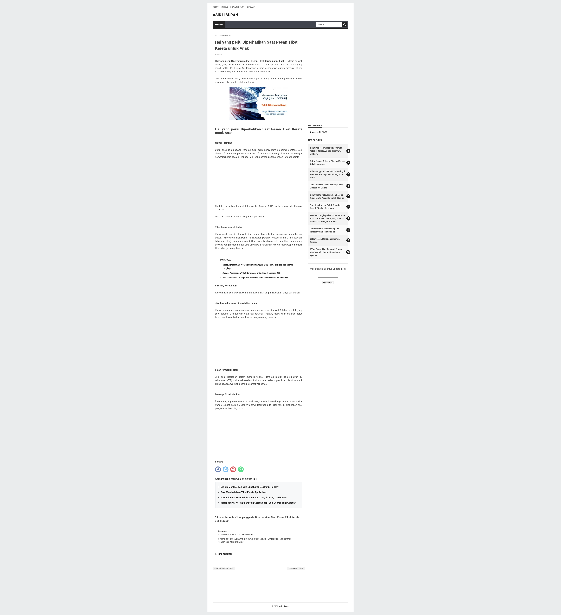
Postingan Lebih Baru (223, 568)
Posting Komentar (223, 554)
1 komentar (219, 55)
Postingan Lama (296, 568)
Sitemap (251, 7)
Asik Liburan (225, 15)
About (215, 7)
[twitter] (225, 469)
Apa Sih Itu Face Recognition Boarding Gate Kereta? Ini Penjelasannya (255, 278)
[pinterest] (233, 469)
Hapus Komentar (248, 534)
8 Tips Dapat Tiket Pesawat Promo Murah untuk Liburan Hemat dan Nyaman (326, 252)
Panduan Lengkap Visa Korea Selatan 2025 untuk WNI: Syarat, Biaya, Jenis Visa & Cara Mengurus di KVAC (327, 218)
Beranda (219, 25)
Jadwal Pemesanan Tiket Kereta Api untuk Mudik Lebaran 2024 (252, 273)
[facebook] (218, 469)
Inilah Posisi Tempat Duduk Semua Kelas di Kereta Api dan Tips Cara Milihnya (326, 151)
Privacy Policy (237, 7)
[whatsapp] (241, 469)
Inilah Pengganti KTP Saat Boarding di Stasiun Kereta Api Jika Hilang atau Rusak (327, 174)
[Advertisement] (259, 181)
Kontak (224, 7)
